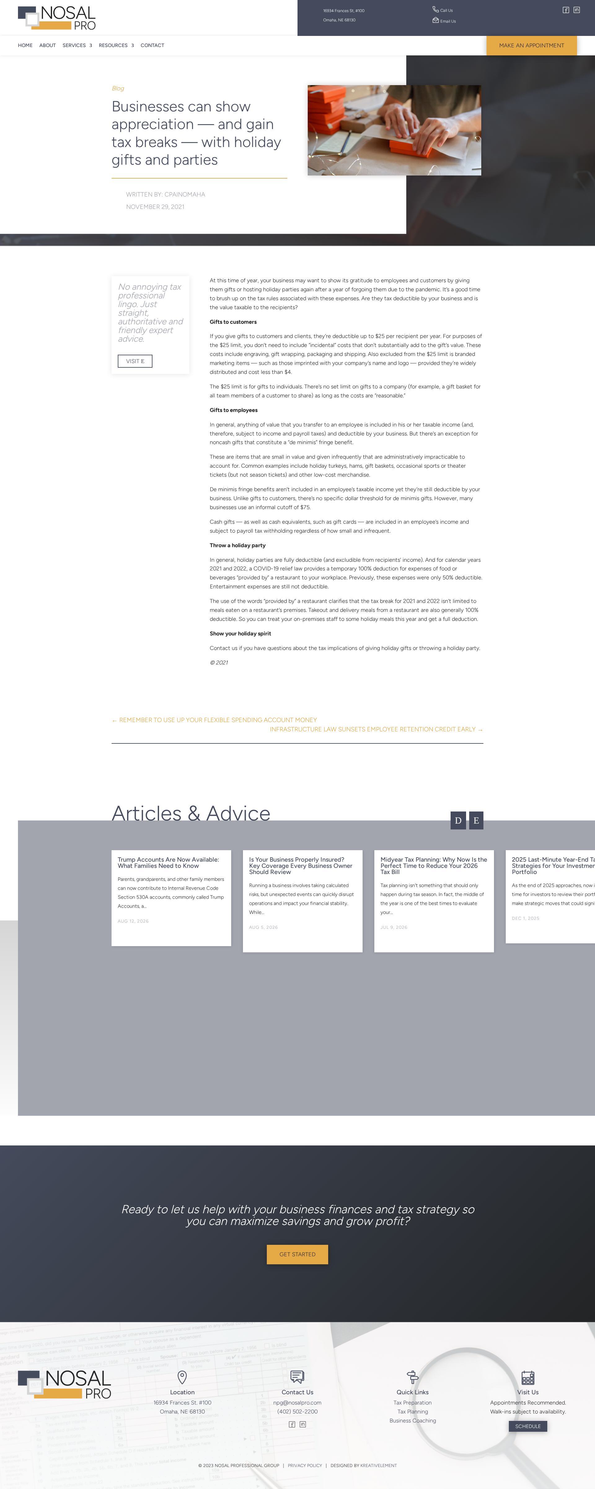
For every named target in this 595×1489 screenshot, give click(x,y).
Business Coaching (413, 1420)
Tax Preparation (413, 1402)
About (47, 45)
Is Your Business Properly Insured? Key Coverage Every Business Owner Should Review (300, 866)
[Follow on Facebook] (566, 11)
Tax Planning (413, 1411)
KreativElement (378, 1465)
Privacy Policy (305, 1465)
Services (74, 45)
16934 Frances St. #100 (182, 1402)
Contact (152, 45)
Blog (118, 88)
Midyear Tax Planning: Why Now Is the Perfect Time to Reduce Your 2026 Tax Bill (434, 866)
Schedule (528, 1426)
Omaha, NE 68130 (182, 1411)
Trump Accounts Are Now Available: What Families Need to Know (168, 862)
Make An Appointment (531, 45)
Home (25, 45)
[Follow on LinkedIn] (577, 11)
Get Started (297, 1254)
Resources (113, 45)
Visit (132, 361)
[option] (171, 898)
